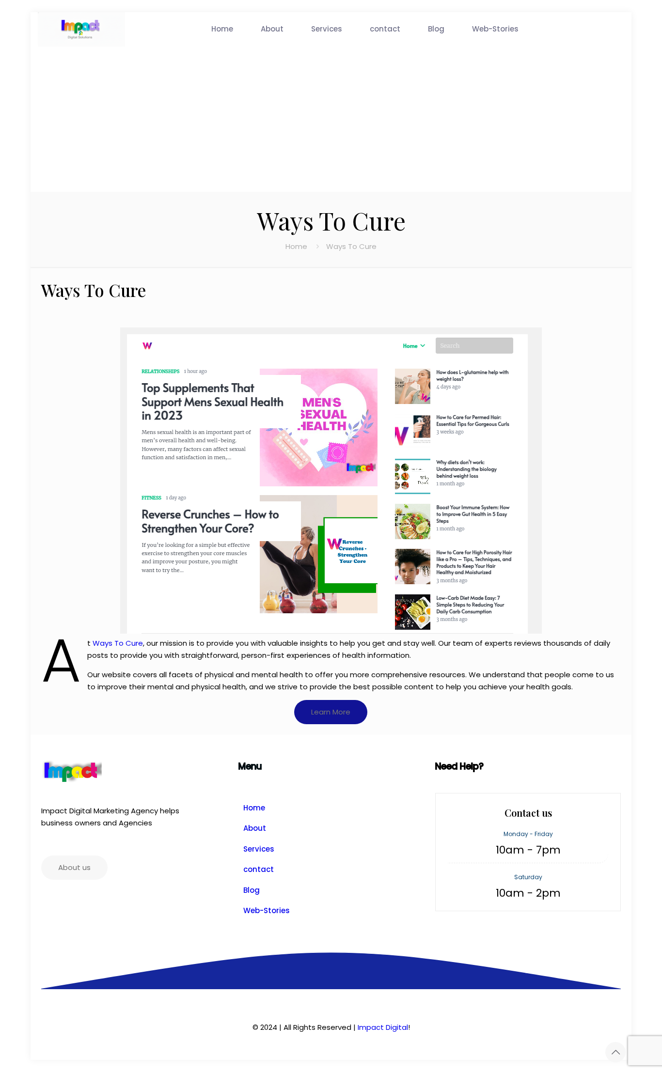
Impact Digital (383, 1027)
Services (258, 849)
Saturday (528, 877)
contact (258, 869)
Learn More (330, 712)
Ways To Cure (118, 643)
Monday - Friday (528, 834)
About (254, 828)
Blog (251, 890)
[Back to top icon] (615, 1052)
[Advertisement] (331, 119)
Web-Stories (266, 910)
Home (296, 246)
